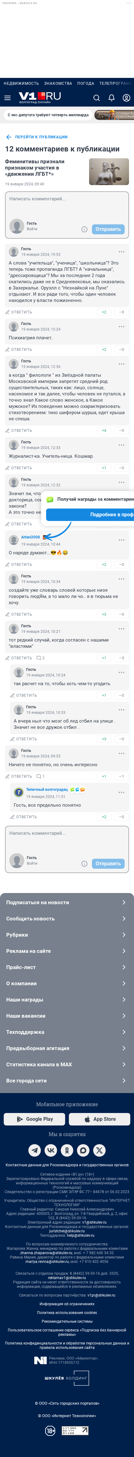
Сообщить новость (30, 918)
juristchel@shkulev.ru (67, 1231)
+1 (104, 468)
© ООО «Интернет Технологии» (67, 1415)
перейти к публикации (41, 137)
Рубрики (17, 935)
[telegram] (34, 1150)
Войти (32, 229)
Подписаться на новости (37, 902)
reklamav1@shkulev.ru (67, 1278)
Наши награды (24, 999)
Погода (85, 83)
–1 (121, 776)
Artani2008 (30, 537)
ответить (21, 312)
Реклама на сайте (28, 951)
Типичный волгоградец (47, 789)
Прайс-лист (21, 967)
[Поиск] (96, 98)
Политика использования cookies (67, 1313)
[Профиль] (126, 98)
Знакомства (58, 83)
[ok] (67, 1150)
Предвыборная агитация (37, 1048)
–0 (121, 312)
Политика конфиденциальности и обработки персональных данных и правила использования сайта (67, 1345)
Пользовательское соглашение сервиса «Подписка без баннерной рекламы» (67, 1332)
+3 (104, 614)
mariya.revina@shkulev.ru (47, 1261)
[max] (83, 1150)
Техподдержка (25, 1032)
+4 (104, 430)
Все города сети (26, 1080)
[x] (99, 1150)
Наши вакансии (25, 1016)
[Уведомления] (111, 98)
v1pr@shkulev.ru (101, 1295)
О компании (21, 983)
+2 (104, 312)
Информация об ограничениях (67, 1304)
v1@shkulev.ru (94, 1222)
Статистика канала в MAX (39, 1064)
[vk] (51, 1150)
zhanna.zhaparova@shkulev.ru (46, 1253)
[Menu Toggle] (7, 98)
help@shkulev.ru (80, 1235)
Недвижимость (21, 83)
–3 (121, 658)
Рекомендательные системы (67, 1321)
